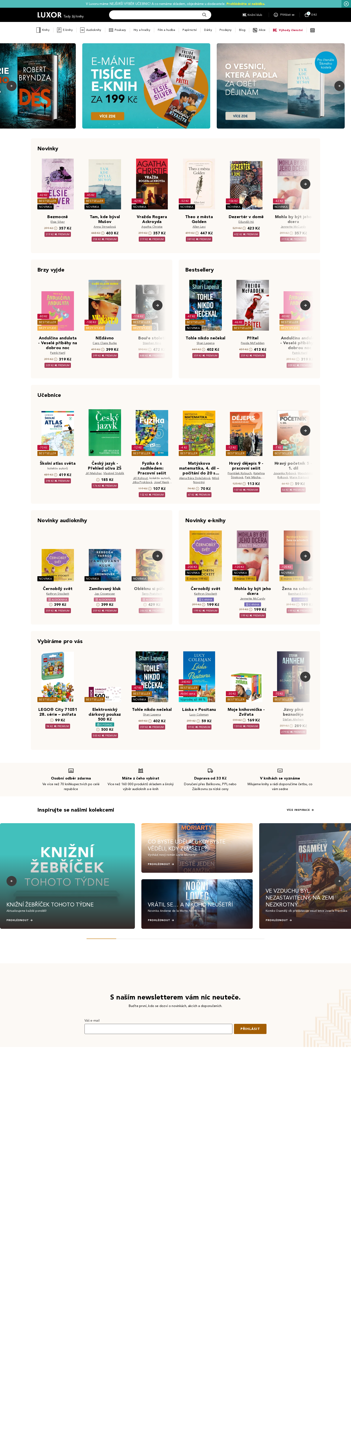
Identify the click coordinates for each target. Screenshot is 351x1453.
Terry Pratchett (152, 593)
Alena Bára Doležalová (194, 478)
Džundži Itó (246, 222)
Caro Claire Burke (105, 343)
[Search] (204, 15)
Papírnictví (190, 30)
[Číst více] (146, 86)
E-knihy (68, 30)
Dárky (208, 30)
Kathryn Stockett (57, 593)
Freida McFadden (253, 343)
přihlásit (250, 1029)
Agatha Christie (152, 226)
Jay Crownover (104, 593)
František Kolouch (240, 473)
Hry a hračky (142, 30)
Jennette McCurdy (293, 226)
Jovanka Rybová (284, 473)
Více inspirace (298, 810)
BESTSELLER (47, 201)
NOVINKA (45, 207)
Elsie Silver (58, 222)
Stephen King (152, 343)
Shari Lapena (205, 343)
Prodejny (226, 30)
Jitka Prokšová (142, 482)
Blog (242, 30)
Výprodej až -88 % (193, 699)
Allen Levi (199, 226)
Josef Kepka (162, 482)
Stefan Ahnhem (293, 719)
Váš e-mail (92, 1020)
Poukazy (120, 30)
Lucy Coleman (199, 714)
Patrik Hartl (57, 353)
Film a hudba (166, 30)
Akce (262, 30)
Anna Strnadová (105, 226)
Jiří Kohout (140, 478)
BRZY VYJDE (47, 328)
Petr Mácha (252, 477)
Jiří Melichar (94, 473)
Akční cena (187, 693)
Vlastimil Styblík (113, 473)
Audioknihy (93, 30)
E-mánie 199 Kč (197, 578)
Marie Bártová (299, 477)
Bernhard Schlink (299, 593)
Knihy (45, 30)
